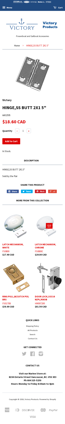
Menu (9, 7)
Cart (60, 7)
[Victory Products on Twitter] (24, 355)
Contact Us (32, 338)
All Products (33, 330)
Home (17, 45)
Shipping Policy (32, 326)
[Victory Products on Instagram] (40, 355)
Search (32, 334)
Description (31, 160)
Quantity (7, 130)
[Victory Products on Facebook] (32, 355)
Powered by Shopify (47, 399)
